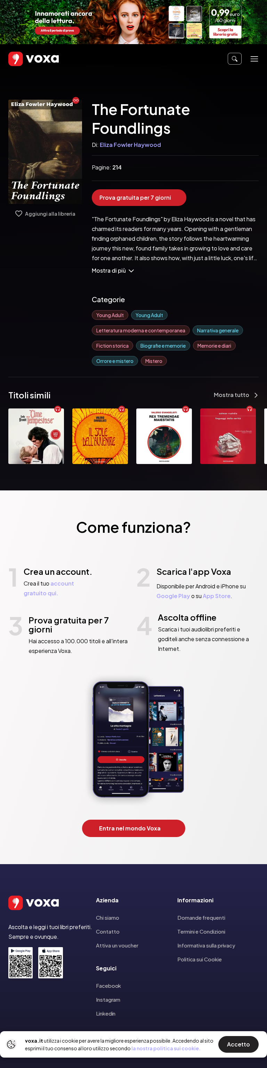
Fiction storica (112, 345)
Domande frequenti (201, 917)
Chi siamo (107, 917)
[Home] (23, 58)
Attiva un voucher (117, 945)
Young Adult (110, 315)
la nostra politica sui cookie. (166, 1048)
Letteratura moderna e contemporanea (140, 330)
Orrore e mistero (115, 361)
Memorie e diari (214, 345)
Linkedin (105, 1013)
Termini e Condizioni (201, 931)
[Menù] (254, 59)
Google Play (173, 595)
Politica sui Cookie (199, 959)
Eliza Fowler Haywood (130, 144)
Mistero (153, 361)
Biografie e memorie (163, 345)
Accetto (238, 1044)
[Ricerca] (235, 59)
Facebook (108, 985)
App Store (216, 595)
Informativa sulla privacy (206, 945)
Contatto (108, 931)
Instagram (108, 999)
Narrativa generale (217, 330)
